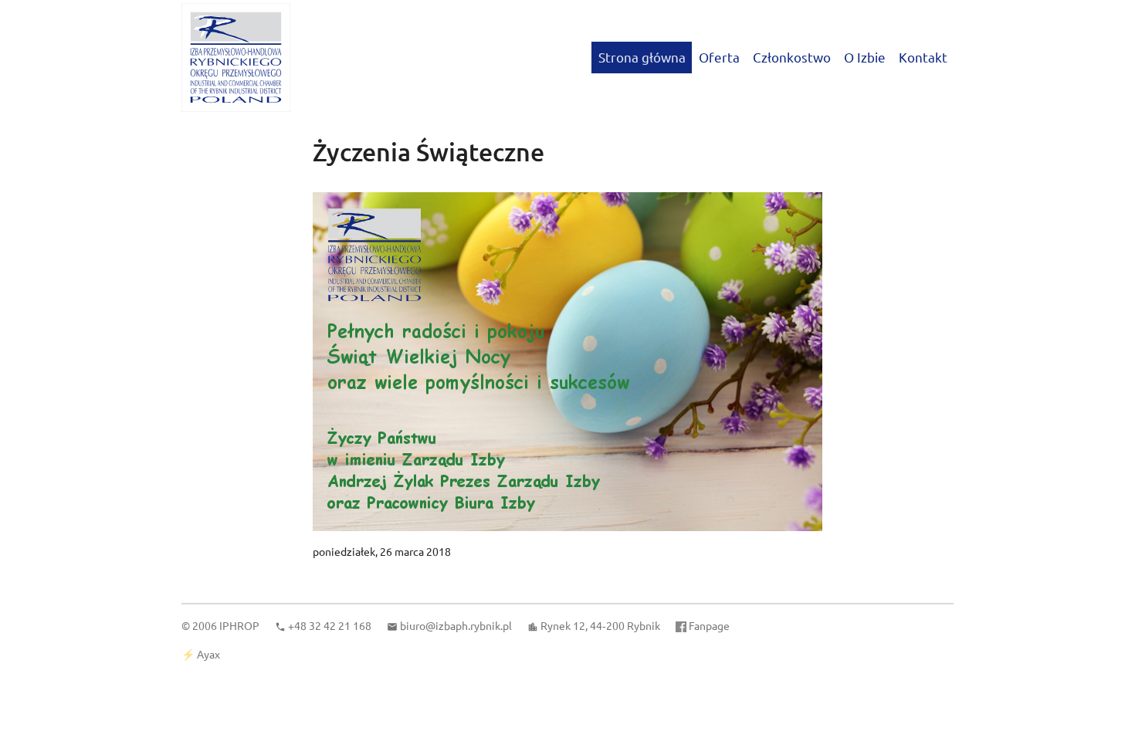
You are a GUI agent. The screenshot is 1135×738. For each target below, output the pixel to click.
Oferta (719, 57)
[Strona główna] (235, 57)
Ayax (208, 654)
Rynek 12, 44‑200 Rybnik (600, 625)
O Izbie (865, 57)
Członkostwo (792, 57)
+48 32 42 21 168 (329, 625)
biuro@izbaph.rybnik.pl (456, 625)
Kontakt (923, 57)
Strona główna (642, 57)
